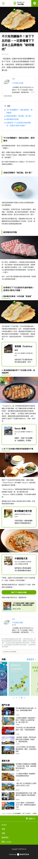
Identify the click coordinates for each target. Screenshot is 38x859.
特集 (3, 833)
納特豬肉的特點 (12, 119)
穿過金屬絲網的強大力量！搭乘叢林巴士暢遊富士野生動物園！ (26, 794)
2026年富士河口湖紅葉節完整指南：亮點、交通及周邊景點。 (26, 728)
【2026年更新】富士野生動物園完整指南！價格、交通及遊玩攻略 (26, 749)
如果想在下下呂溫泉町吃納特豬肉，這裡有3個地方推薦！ (18, 124)
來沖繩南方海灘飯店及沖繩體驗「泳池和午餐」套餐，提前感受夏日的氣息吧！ (26, 766)
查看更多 (31, 659)
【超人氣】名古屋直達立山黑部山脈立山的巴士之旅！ (26, 784)
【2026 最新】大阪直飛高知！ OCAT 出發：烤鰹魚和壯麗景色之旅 (26, 805)
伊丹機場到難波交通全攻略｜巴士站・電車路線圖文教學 (26, 709)
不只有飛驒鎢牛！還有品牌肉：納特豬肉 (19, 111)
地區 (3, 829)
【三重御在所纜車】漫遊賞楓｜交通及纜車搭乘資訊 (26, 775)
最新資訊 (5, 837)
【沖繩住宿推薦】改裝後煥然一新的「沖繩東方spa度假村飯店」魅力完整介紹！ (26, 720)
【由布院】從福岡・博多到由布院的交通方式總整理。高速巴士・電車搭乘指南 (26, 739)
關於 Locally (6, 841)
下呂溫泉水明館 (17, 83)
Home (4, 824)
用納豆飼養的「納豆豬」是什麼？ (19, 116)
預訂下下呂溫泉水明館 (19, 592)
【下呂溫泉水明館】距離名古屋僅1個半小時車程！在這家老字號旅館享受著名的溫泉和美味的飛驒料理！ (24, 604)
